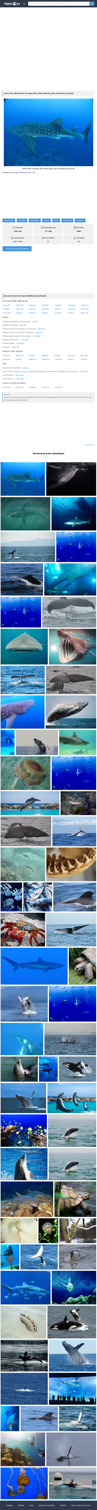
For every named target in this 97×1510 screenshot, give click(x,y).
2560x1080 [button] (84, 309)
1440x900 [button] (32, 305)
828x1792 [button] (15, 347)
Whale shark (8, 220)
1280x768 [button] (19, 313)
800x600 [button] (45, 313)
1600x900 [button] (45, 305)
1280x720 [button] (32, 309)
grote (56, 220)
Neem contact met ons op (80, 1505)
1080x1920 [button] (19, 355)
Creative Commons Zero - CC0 (24, 172)
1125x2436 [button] (24, 340)
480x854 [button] (32, 355)
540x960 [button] (58, 355)
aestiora (63, 1505)
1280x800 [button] (58, 305)
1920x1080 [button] (19, 305)
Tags (31, 1505)
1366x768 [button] (6, 305)
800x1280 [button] (84, 355)
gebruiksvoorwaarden (47, 1505)
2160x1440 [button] (58, 387)
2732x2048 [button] (19, 379)
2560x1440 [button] (71, 309)
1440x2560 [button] (6, 359)
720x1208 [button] (58, 359)
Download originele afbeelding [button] (17, 249)
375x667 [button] (71, 359)
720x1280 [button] (6, 355)
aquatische (67, 220)
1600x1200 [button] (45, 387)
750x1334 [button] (38, 332)
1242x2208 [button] (36, 336)
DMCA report (89, 445)
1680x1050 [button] (19, 309)
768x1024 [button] (25, 368)
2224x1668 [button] (19, 375)
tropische (80, 220)
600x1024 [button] (71, 355)
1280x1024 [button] (84, 305)
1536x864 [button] (6, 309)
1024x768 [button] (71, 305)
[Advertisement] (48, 27)
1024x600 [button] (32, 313)
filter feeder (35, 220)
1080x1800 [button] (45, 359)
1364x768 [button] (58, 313)
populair (10, 1505)
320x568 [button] (84, 359)
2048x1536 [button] (84, 372)
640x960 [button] (23, 325)
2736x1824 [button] (6, 387)
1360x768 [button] (45, 309)
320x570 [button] (71, 313)
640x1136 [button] (41, 329)
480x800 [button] (45, 355)
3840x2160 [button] (84, 313)
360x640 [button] (58, 309)
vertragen (22, 220)
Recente (21, 1505)
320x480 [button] (35, 322)
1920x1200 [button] (6, 313)
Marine (46, 220)
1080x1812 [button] (32, 359)
